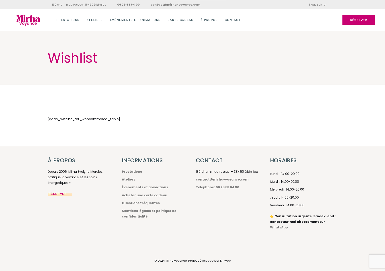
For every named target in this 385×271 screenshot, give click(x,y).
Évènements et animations (145, 187)
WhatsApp (279, 227)
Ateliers (128, 179)
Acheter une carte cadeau (144, 195)
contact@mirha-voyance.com (222, 179)
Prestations (132, 171)
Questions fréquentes (141, 203)
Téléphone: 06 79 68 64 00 (217, 187)
